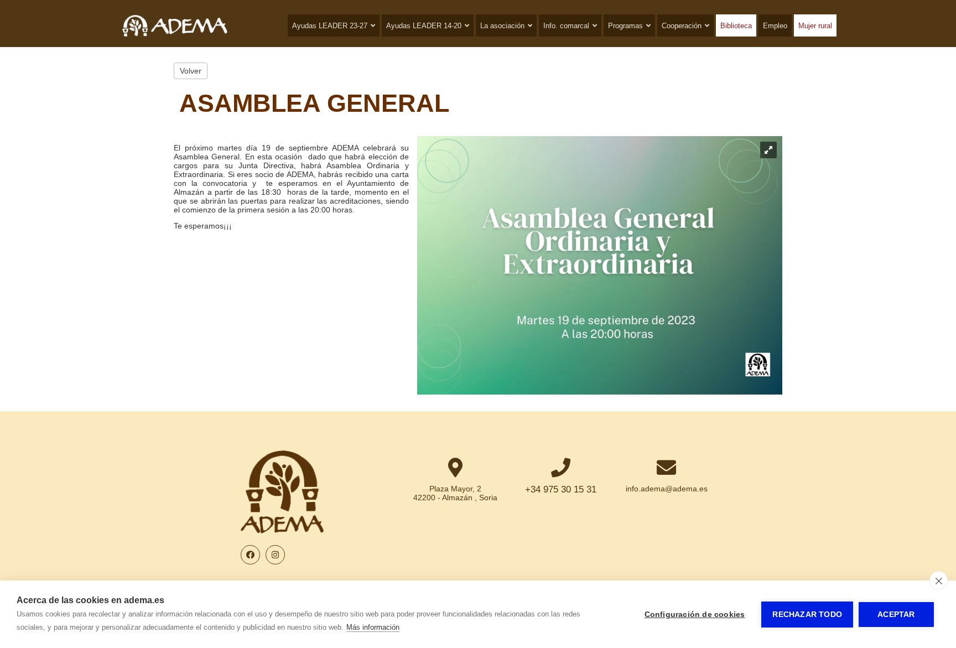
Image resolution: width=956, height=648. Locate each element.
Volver (190, 70)
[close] (938, 580)
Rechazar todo (807, 614)
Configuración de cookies (695, 614)
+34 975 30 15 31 (560, 489)
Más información (372, 627)
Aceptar (896, 614)
